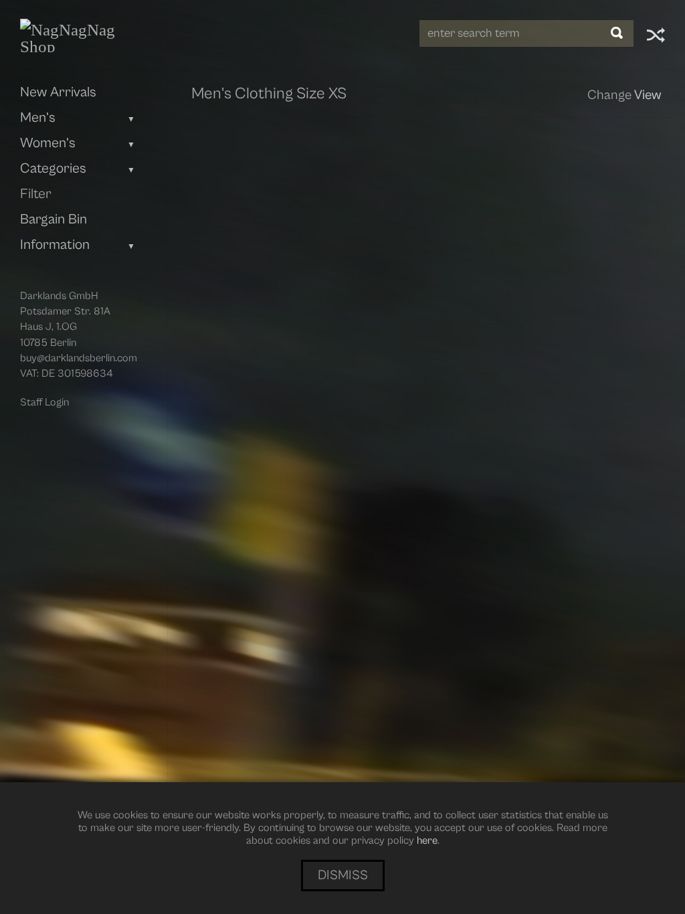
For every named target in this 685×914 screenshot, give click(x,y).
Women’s (48, 143)
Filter (36, 194)
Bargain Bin (53, 219)
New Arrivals (58, 92)
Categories (53, 169)
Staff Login (44, 402)
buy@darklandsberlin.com (78, 358)
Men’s (38, 118)
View (648, 95)
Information (55, 245)
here (427, 840)
